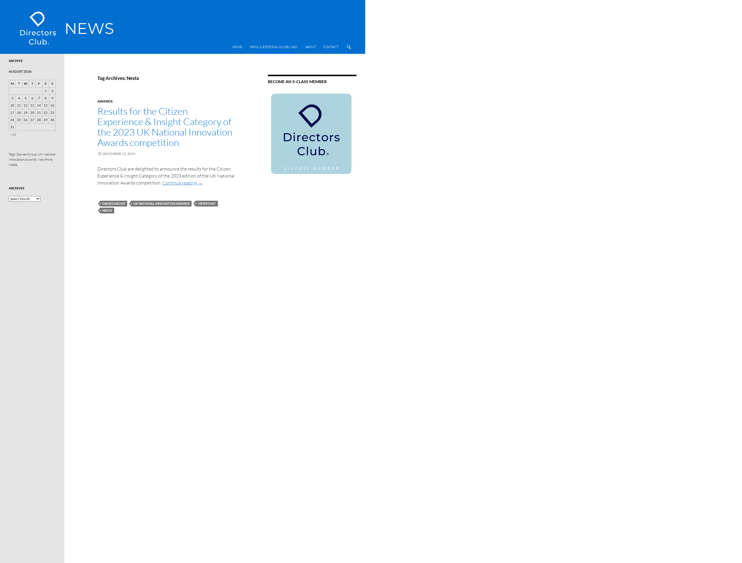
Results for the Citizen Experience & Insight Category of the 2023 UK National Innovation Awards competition (164, 126)
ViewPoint (207, 203)
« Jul (13, 134)
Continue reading (182, 183)
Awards (105, 101)
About (310, 47)
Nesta (107, 210)
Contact (330, 47)
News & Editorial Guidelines (274, 47)
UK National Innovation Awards (161, 203)
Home (237, 47)
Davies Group (113, 203)
